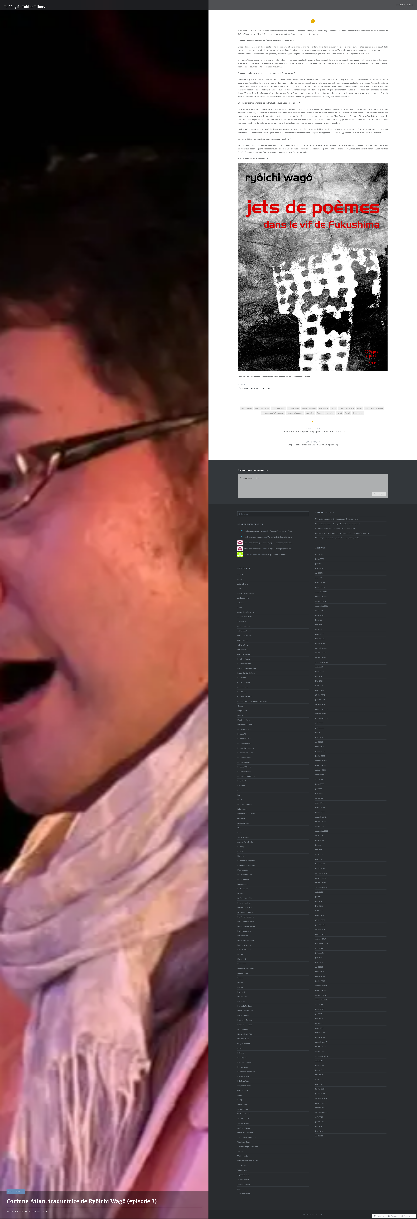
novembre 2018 (321, 990)
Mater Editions (243, 1015)
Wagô (347, 413)
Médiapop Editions (244, 1020)
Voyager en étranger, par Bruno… (279, 543)
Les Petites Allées (244, 945)
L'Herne (240, 851)
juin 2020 (318, 901)
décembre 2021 (321, 817)
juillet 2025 (319, 615)
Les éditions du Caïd (245, 907)
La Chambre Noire (244, 875)
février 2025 (320, 639)
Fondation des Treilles (246, 814)
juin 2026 (318, 564)
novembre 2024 (321, 653)
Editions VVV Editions (246, 776)
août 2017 (319, 1061)
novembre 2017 (321, 1047)
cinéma (240, 706)
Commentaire (379, 494)
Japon (333, 408)
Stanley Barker (243, 1123)
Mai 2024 (319, 681)
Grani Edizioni (243, 823)
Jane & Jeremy (243, 837)
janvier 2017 (320, 1093)
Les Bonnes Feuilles (245, 912)
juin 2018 (318, 1014)
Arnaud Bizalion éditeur (246, 612)
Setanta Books (243, 1104)
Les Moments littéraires (246, 940)
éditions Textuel (243, 654)
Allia (239, 589)
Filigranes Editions (244, 804)
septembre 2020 (321, 887)
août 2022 (319, 779)
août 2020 (319, 892)
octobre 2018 (320, 995)
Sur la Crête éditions (245, 1132)
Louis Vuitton (242, 973)
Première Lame (243, 1076)
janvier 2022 (320, 812)
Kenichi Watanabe (347, 408)
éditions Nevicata (262, 408)
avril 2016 (319, 1136)
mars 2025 (319, 634)
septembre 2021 (321, 831)
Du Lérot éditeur (243, 720)
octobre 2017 (320, 1051)
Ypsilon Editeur (243, 1179)
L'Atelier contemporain (246, 860)
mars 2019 (319, 972)
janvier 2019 (320, 981)
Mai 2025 (319, 625)
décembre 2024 (321, 648)
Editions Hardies (244, 743)
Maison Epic (242, 996)
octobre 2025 (320, 601)
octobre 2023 (320, 714)
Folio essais (242, 809)
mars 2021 (319, 859)
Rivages (240, 1100)
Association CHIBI (244, 617)
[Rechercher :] (273, 514)
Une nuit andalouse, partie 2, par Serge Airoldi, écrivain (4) (337, 519)
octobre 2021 (320, 826)
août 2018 (319, 1004)
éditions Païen (242, 649)
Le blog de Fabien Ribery (25, 6)
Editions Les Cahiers (245, 753)
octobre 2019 (320, 939)
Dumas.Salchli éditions (246, 725)
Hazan (239, 828)
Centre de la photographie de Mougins (252, 701)
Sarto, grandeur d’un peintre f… (277, 554)
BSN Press (241, 678)
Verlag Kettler (242, 1156)
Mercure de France (244, 1025)
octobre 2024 (320, 657)
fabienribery (20, 1211)
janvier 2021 (320, 868)
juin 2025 (318, 620)
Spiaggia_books (243, 1118)
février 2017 (320, 1089)
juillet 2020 (319, 897)
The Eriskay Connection (246, 1137)
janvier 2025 (320, 643)
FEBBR (240, 799)
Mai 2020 (319, 906)
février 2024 (320, 695)
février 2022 (320, 807)
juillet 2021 (319, 840)
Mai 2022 (319, 793)
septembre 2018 (321, 1000)
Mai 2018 (319, 1018)
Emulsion (241, 786)
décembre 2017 (321, 1042)
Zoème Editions (243, 1184)
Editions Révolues (244, 771)
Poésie (319, 413)
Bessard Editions (244, 664)
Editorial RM (242, 781)
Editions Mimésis (244, 757)
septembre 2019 (321, 943)
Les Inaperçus (242, 936)
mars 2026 (319, 578)
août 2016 (319, 1117)
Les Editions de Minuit (246, 926)
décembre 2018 (321, 986)
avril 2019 (319, 967)
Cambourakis (242, 687)
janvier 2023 (320, 756)
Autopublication (243, 626)
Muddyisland (242, 1029)
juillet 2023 (319, 728)
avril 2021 (319, 854)
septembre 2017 (321, 1056)
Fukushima (323, 408)
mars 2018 (319, 1028)
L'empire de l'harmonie (374, 408)
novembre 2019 (321, 934)
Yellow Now (242, 1170)
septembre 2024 (321, 662)
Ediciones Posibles (244, 729)
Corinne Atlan (293, 408)
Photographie (242, 1067)
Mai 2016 (319, 1131)
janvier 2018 (320, 1037)
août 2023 (319, 723)
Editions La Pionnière (245, 748)
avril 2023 (319, 742)
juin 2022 (318, 789)
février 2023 (320, 751)
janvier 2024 (320, 700)
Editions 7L (241, 734)
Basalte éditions (243, 659)
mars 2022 (319, 803)
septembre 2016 (321, 1112)
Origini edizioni (243, 1043)
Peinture (240, 1053)
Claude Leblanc (278, 408)
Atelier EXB (242, 621)
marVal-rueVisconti (245, 1011)
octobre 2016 (320, 1108)
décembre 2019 (321, 929)
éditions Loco (242, 640)
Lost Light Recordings (246, 968)
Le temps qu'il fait (244, 903)
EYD (239, 790)
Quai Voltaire (242, 1090)
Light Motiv (242, 959)
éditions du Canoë (244, 631)
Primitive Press (243, 1081)
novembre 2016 (321, 1103)
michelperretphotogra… (253, 543)
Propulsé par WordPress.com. (313, 1214)
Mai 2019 (319, 962)
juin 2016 (318, 1126)
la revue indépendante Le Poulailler (296, 376)
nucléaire (310, 413)
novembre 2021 (321, 822)
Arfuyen (240, 603)
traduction (330, 413)
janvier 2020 (320, 925)
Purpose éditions (244, 1086)
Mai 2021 (319, 850)
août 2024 (319, 667)
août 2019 (319, 948)
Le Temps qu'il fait (244, 898)
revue (239, 1095)
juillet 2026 (319, 559)
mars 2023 (319, 746)
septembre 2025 (321, 606)
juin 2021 (318, 845)
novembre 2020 (321, 878)
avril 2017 (319, 1079)
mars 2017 (319, 1084)
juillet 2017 (319, 1065)
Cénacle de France (244, 696)
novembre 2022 (321, 765)
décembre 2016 (321, 1098)
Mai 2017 (319, 1075)
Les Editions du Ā (244, 931)
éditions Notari (243, 645)
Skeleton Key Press (244, 1114)
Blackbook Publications (246, 668)
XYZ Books (241, 1165)
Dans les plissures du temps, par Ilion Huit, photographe (337, 538)
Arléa (239, 607)
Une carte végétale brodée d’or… (279, 537)
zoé (238, 1189)
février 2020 (320, 920)
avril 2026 (319, 573)
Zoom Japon (358, 413)
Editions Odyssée (244, 767)
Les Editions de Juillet (245, 922)
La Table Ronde (243, 879)
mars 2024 (319, 690)
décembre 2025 (321, 592)
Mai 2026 (319, 568)
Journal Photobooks (245, 842)
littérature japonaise (295, 413)
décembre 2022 (321, 761)
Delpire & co (242, 710)
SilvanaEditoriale (244, 1109)
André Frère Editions (245, 593)
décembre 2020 (321, 873)
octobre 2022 (320, 770)
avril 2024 (319, 686)
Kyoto (359, 408)
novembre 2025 (321, 596)
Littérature (241, 964)
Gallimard (241, 818)
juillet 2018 (319, 1009)
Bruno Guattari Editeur (246, 673)
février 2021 (320, 864)
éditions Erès (247, 408)
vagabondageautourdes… (253, 531)
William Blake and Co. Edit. (247, 1161)
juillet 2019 (319, 953)
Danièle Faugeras (309, 408)
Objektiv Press (243, 1039)
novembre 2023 (321, 709)
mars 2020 (319, 915)
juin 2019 (318, 958)
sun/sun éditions (243, 1128)
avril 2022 (319, 798)
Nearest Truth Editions (246, 1034)
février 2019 (320, 976)
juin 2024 (318, 676)
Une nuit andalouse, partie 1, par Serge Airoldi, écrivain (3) (337, 524)
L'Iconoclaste (242, 870)
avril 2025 (319, 629)
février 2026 (320, 582)
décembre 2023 (321, 704)
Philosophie (242, 1057)
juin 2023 (318, 732)
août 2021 (319, 836)
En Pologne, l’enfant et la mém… (279, 531)
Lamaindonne (242, 884)
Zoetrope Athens (244, 1193)
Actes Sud (241, 574)
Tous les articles (16, 1191)
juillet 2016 (319, 1122)
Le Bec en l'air (242, 889)
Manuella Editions (244, 1006)
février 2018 (320, 1032)
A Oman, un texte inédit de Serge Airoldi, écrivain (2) (335, 528)
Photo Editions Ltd (244, 1062)
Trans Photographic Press (247, 1147)
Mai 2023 (319, 737)
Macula (240, 978)
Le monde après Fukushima (273, 413)
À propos (400, 5)
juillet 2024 (319, 671)
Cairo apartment (243, 682)
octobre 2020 (320, 882)
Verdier (240, 1151)
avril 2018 (319, 1023)
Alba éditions (242, 584)
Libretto (240, 954)
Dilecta (240, 715)
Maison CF (241, 992)
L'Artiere (240, 856)
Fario (239, 795)
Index (410, 5)
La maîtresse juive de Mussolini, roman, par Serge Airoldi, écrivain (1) (342, 533)
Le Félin (240, 893)
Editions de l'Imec (244, 739)
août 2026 (319, 554)
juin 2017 (318, 1070)
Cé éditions (241, 692)
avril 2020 (319, 911)
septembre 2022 (321, 775)
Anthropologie (243, 598)
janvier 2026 (320, 587)
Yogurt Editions (243, 1175)
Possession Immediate (246, 1072)
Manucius (241, 1001)
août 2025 (319, 610)
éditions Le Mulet (244, 635)
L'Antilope (241, 846)
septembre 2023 (321, 718)
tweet (340, 413)
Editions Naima (243, 762)
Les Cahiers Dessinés (245, 917)
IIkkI (239, 832)
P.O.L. (239, 1048)
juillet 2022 (319, 784)
